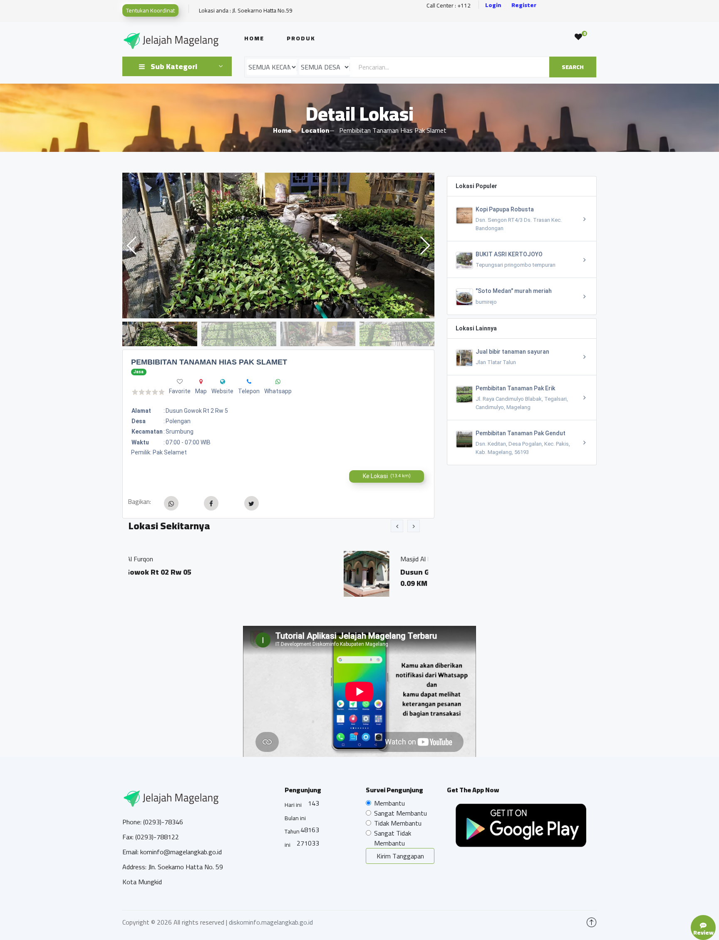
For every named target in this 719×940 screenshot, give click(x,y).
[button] (424, 245)
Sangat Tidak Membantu (392, 838)
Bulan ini (295, 818)
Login (493, 5)
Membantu (389, 803)
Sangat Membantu (400, 813)
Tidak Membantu (397, 823)
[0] (578, 37)
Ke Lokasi (387, 476)
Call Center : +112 (448, 5)
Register (523, 5)
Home (254, 38)
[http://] (222, 381)
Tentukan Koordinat (150, 10)
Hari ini (293, 804)
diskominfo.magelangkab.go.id (271, 922)
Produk (301, 38)
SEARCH (573, 67)
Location (315, 130)
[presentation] (397, 526)
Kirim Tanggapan (400, 856)
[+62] (249, 381)
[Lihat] (278, 245)
